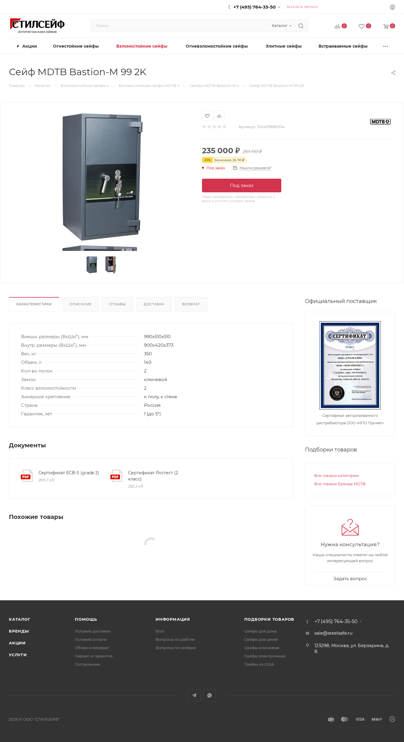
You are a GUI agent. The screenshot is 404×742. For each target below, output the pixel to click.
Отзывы (117, 304)
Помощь (86, 619)
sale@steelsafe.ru (333, 633)
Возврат (191, 304)
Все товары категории (336, 475)
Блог (160, 631)
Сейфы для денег (261, 639)
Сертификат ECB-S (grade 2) (68, 472)
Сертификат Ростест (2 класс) (153, 476)
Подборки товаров (269, 619)
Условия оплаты (91, 639)
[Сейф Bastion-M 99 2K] (101, 176)
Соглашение (87, 664)
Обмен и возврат (92, 647)
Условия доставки (93, 631)
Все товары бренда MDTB (340, 483)
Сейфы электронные (264, 656)
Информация (173, 619)
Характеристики (34, 304)
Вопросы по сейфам (176, 647)
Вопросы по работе (175, 639)
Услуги (18, 654)
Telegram (194, 695)
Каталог (19, 619)
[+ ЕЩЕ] (385, 46)
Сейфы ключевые (261, 647)
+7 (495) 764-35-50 (254, 7)
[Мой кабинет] (392, 8)
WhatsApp (209, 695)
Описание (80, 304)
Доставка (154, 304)
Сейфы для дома (260, 631)
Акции (17, 643)
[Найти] (301, 26)
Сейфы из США (259, 664)
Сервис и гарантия (94, 656)
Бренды (19, 631)
